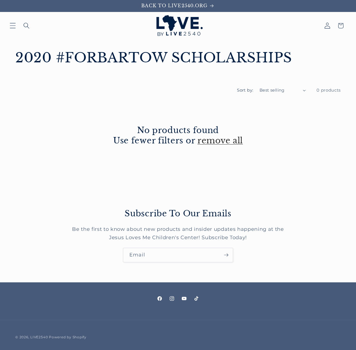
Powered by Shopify (67, 337)
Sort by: (245, 90)
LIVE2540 (39, 337)
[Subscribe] (226, 255)
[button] (12, 25)
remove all (220, 141)
